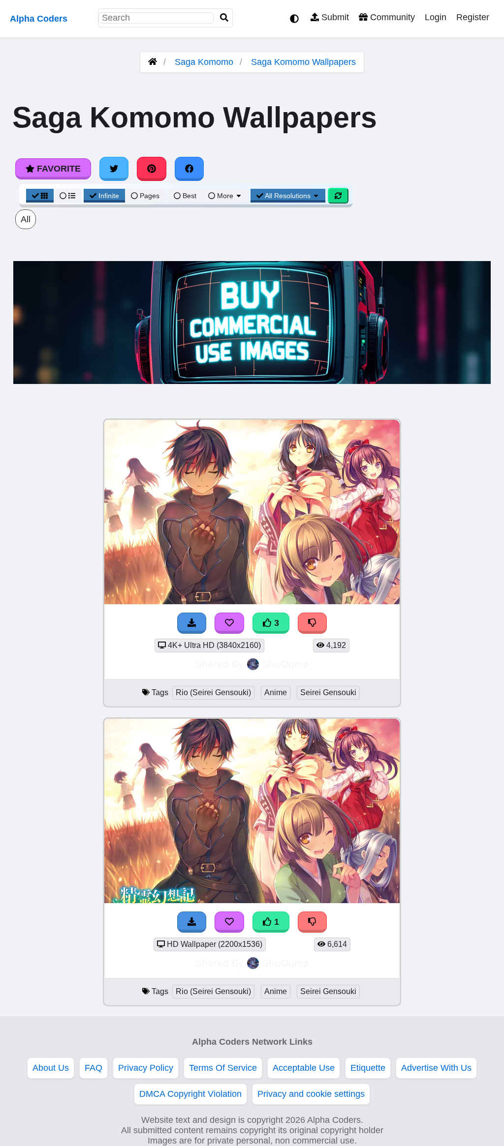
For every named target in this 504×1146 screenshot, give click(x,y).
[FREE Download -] (192, 922)
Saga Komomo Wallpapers (303, 62)
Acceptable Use (304, 1068)
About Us (50, 1068)
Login (435, 17)
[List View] (67, 196)
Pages (149, 196)
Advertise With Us (436, 1068)
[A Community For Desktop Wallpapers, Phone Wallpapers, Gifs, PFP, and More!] (152, 62)
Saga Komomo (204, 62)
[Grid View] (40, 196)
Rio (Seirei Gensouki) (213, 692)
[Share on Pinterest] (151, 168)
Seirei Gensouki (328, 692)
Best (188, 196)
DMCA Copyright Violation (190, 1094)
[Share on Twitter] (114, 168)
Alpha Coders (38, 19)
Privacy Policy (145, 1068)
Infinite (108, 196)
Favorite (57, 169)
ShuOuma (285, 664)
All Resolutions (288, 196)
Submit (334, 17)
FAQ (93, 1068)
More (225, 196)
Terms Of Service (223, 1068)
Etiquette (367, 1068)
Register (472, 17)
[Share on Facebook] (189, 168)
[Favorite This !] (229, 922)
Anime (275, 692)
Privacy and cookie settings (311, 1094)
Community (391, 17)
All (26, 219)
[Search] (224, 18)
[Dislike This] (312, 922)
